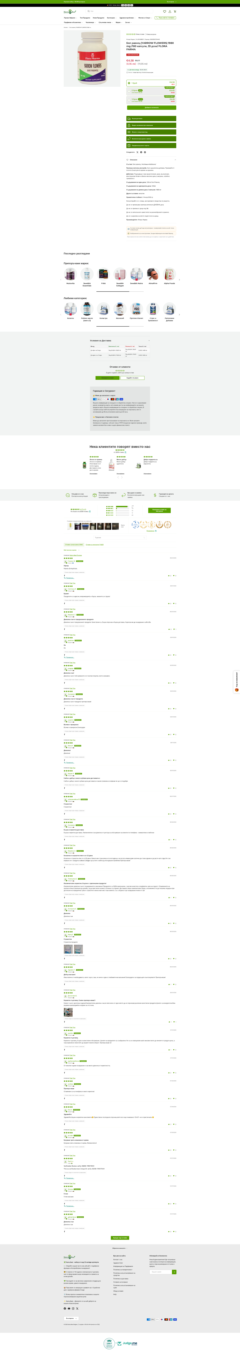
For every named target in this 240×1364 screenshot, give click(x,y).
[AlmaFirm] (153, 274)
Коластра (103, 318)
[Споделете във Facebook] (141, 152)
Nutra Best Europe (76, 555)
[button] (175, 11)
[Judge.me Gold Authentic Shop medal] (143, 524)
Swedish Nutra (136, 283)
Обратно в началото (119, 1248)
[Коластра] (103, 309)
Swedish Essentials (87, 284)
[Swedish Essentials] (87, 274)
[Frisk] (103, 274)
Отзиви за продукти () (95, 545)
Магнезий (120, 318)
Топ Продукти (85, 18)
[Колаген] (70, 309)
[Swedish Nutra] (136, 274)
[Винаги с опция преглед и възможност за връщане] (127, 72)
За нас (127, 22)
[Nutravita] (70, 274)
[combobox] (119, 11)
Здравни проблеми (127, 18)
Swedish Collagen (120, 284)
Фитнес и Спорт (144, 18)
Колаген (70, 318)
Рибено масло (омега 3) (87, 319)
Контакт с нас (117, 1259)
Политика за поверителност (122, 1270)
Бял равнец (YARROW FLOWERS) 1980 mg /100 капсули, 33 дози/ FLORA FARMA (80, 27)
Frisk (103, 283)
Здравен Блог (118, 1263)
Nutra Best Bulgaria (72, 1324)
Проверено (150, 531)
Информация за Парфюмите (123, 1266)
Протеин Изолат (136, 318)
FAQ (114, 1294)
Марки (118, 22)
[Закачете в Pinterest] (145, 152)
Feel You (72, 583)
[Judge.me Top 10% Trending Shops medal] (167, 524)
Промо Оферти (69, 18)
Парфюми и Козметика (72, 22)
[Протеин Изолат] (136, 309)
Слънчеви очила (105, 22)
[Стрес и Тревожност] (153, 309)
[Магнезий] (120, 309)
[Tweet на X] (137, 152)
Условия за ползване (120, 1282)
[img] (120, 450)
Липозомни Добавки (169, 319)
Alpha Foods (169, 283)
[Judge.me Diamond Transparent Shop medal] (135, 524)
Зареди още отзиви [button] (120, 1238)
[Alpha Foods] (169, 274)
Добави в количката (151, 107)
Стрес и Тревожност (153, 319)
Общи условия (118, 1291)
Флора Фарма (130, 39)
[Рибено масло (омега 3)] (87, 309)
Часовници (90, 22)
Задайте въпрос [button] (132, 378)
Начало (66, 27)
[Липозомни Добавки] (169, 309)
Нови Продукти (98, 18)
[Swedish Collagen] (120, 274)
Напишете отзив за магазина (159, 510)
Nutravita (70, 283)
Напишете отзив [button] (108, 378)
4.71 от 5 (83, 509)
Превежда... (70, 578)
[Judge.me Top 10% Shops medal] (159, 524)
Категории (111, 18)
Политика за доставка (120, 1279)
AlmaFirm (153, 283)
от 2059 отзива (119, 452)
